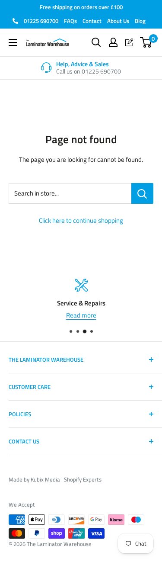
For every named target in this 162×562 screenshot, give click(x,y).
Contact (92, 20)
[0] (146, 42)
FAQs (70, 20)
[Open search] (96, 42)
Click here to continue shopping (81, 220)
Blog (140, 20)
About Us (118, 20)
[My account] (113, 42)
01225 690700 (40, 20)
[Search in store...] (142, 193)
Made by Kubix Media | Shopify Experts (55, 479)
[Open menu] (13, 42)
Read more (81, 315)
